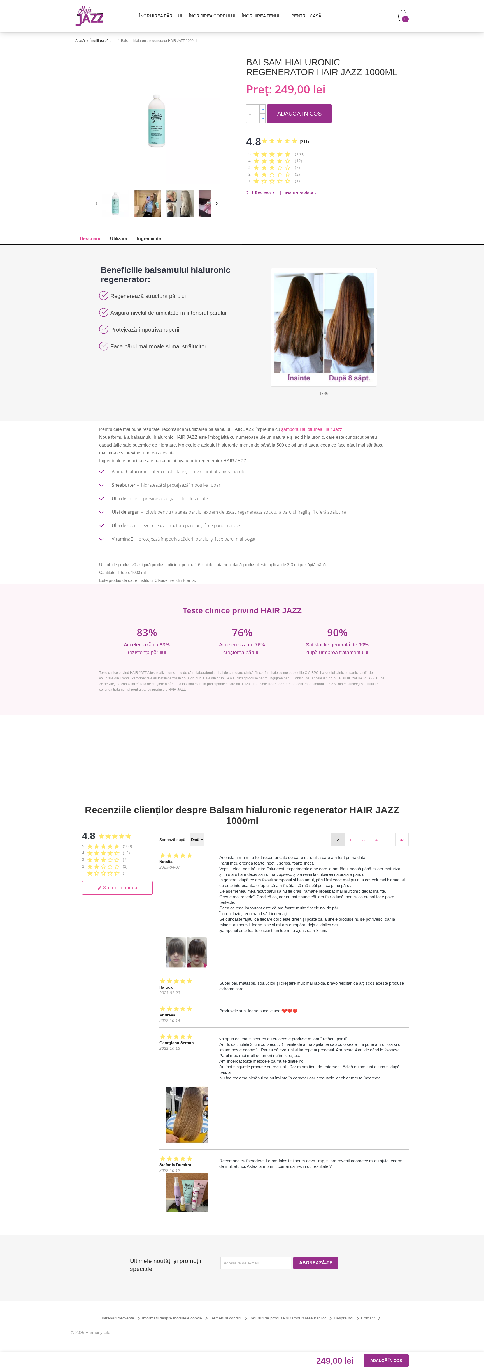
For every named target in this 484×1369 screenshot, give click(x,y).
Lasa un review (297, 193)
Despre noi (347, 1318)
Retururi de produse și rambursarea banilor (291, 1318)
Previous (275, 326)
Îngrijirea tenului (263, 15)
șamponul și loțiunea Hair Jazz (311, 429)
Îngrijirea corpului (212, 15)
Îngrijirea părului (160, 15)
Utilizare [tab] (118, 238)
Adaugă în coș (299, 114)
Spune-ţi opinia (117, 887)
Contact (372, 1318)
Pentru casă (306, 15)
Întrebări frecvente (122, 1318)
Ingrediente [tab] (149, 238)
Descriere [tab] (90, 238)
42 (402, 840)
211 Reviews (258, 193)
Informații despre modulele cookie (176, 1318)
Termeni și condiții (229, 1318)
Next (372, 326)
